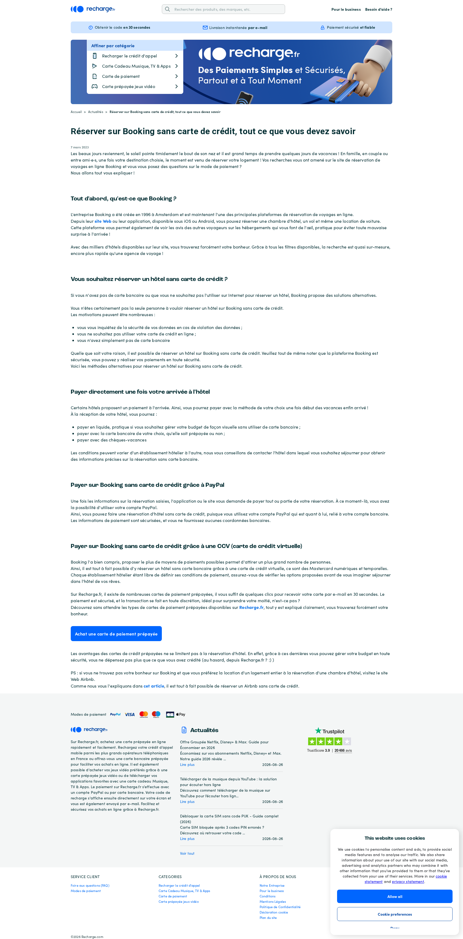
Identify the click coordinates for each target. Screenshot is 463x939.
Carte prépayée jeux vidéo (179, 901)
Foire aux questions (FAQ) (90, 885)
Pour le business (346, 9)
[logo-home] (93, 9)
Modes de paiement (86, 891)
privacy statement (408, 881)
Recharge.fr (251, 607)
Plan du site (268, 917)
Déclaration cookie (274, 912)
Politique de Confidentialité (280, 907)
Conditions (268, 896)
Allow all (394, 896)
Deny (394, 928)
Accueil (76, 111)
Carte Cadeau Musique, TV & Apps (184, 891)
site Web (103, 221)
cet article (154, 686)
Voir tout (187, 853)
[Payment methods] (147, 714)
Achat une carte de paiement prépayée (116, 634)
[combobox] (228, 9)
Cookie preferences (395, 914)
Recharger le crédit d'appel (179, 885)
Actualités (95, 111)
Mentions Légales (273, 901)
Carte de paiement (173, 896)
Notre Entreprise (272, 885)
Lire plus (187, 764)
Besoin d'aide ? (378, 9)
